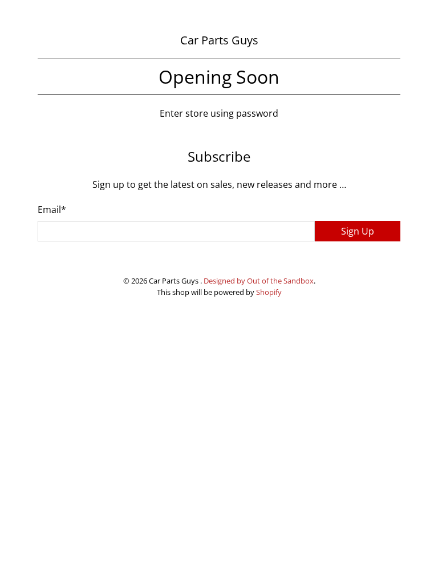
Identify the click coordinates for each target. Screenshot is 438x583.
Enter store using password (219, 113)
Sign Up (357, 231)
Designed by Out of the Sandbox (259, 281)
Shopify (269, 292)
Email (52, 209)
